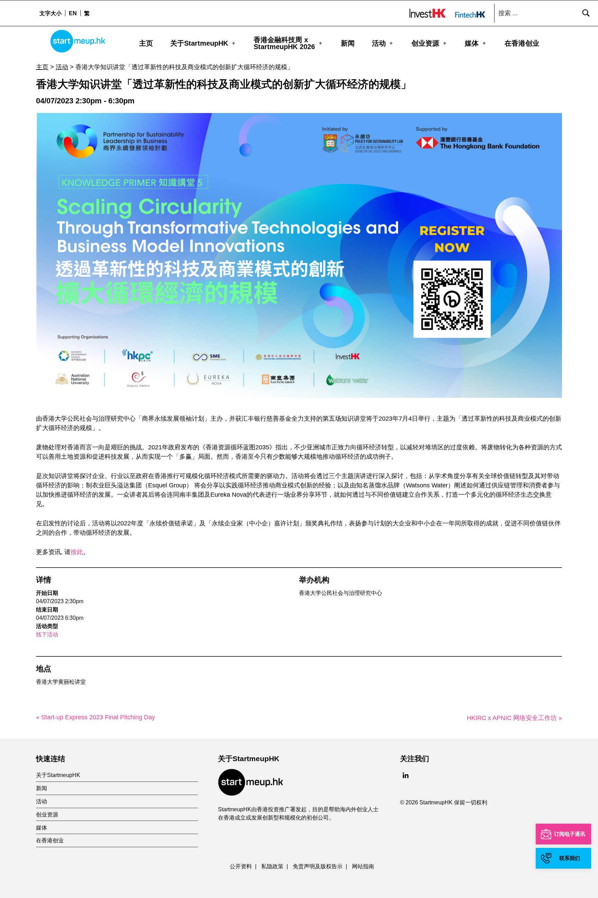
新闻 (348, 43)
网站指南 (363, 866)
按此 (77, 552)
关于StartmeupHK (199, 43)
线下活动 (47, 634)
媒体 (472, 43)
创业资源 (425, 43)
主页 (146, 43)
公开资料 (241, 866)
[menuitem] (72, 13)
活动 (379, 43)
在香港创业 (522, 43)
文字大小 (50, 13)
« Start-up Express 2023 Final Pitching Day (95, 717)
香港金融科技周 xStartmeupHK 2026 (284, 43)
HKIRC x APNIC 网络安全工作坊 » (514, 717)
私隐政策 (272, 866)
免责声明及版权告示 (318, 866)
